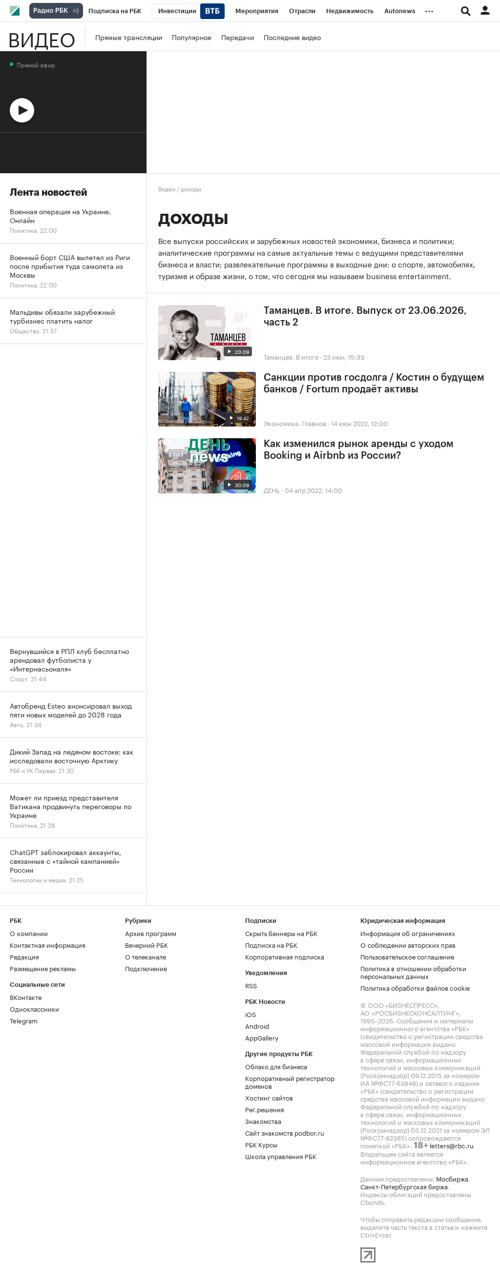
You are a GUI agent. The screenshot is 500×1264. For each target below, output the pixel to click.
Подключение (146, 968)
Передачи (237, 36)
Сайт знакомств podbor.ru (284, 1132)
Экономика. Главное (295, 423)
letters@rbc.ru (452, 1145)
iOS (250, 1014)
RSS (251, 985)
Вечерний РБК (146, 944)
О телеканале (145, 956)
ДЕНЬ (272, 489)
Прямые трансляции (128, 36)
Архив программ (150, 933)
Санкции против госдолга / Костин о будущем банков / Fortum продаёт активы (374, 383)
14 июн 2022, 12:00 (359, 423)
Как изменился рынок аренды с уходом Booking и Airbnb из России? (359, 450)
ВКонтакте (26, 996)
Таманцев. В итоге (291, 356)
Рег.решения (264, 1109)
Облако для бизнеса (276, 1066)
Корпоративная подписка (284, 956)
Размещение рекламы (43, 968)
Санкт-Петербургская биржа (404, 1186)
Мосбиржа (452, 1178)
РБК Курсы (261, 1144)
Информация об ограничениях (407, 933)
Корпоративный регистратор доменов (289, 1081)
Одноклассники (34, 1008)
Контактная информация (47, 944)
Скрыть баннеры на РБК (281, 933)
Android (257, 1025)
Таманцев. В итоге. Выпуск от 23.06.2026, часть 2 (365, 316)
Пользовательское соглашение (407, 956)
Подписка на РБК (271, 944)
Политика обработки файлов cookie (415, 987)
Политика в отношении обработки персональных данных (413, 971)
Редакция (24, 956)
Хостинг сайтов (269, 1097)
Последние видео (292, 36)
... (429, 9)
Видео (41, 36)
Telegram (24, 1020)
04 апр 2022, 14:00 (313, 489)
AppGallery (261, 1037)
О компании (29, 933)
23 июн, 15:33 (343, 356)
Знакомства (263, 1120)
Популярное (191, 36)
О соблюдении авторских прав (408, 944)
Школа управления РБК (280, 1156)
